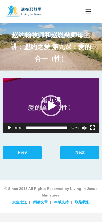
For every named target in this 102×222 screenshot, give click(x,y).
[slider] (46, 128)
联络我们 (82, 202)
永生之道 (19, 202)
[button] (51, 105)
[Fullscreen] (92, 127)
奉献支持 (61, 202)
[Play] (9, 127)
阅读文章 (40, 202)
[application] (51, 105)
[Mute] (84, 127)
